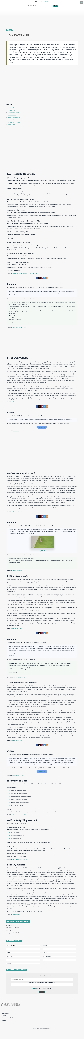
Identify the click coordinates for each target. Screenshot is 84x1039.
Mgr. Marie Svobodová (13, 927)
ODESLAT (42, 992)
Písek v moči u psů (17, 628)
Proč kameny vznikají (12, 110)
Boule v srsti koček (17, 570)
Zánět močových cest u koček (14, 117)
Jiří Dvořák (10, 930)
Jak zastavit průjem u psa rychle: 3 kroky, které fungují (25, 273)
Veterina (9, 963)
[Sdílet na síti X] (39, 278)
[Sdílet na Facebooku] (37, 278)
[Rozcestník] (81, 2)
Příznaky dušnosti (11, 124)
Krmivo (44, 949)
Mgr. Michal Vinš (12, 925)
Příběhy (45, 952)
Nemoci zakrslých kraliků (19, 677)
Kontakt (45, 960)
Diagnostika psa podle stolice (20, 327)
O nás (3, 1011)
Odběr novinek (5, 1013)
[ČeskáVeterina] (42, 3)
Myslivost (45, 945)
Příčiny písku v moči (12, 115)
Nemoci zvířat (10, 949)
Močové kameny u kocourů (13, 112)
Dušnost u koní (16, 914)
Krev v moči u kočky (17, 511)
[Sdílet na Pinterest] (42, 278)
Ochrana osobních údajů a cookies (10, 1018)
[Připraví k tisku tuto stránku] (47, 278)
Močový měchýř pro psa (18, 775)
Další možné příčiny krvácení (14, 122)
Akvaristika (9, 960)
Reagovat (42, 427)
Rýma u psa (16, 431)
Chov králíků (10, 956)
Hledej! (55, 5)
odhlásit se (48, 988)
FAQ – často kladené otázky (13, 107)
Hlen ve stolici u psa (12, 119)
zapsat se (37, 988)
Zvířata (8, 952)
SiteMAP (4, 1020)
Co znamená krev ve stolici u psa (20, 859)
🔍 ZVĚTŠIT (42, 551)
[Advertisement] (39, 17)
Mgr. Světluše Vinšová (13, 933)
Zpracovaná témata (47, 956)
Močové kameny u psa (18, 401)
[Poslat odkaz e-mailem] (44, 278)
